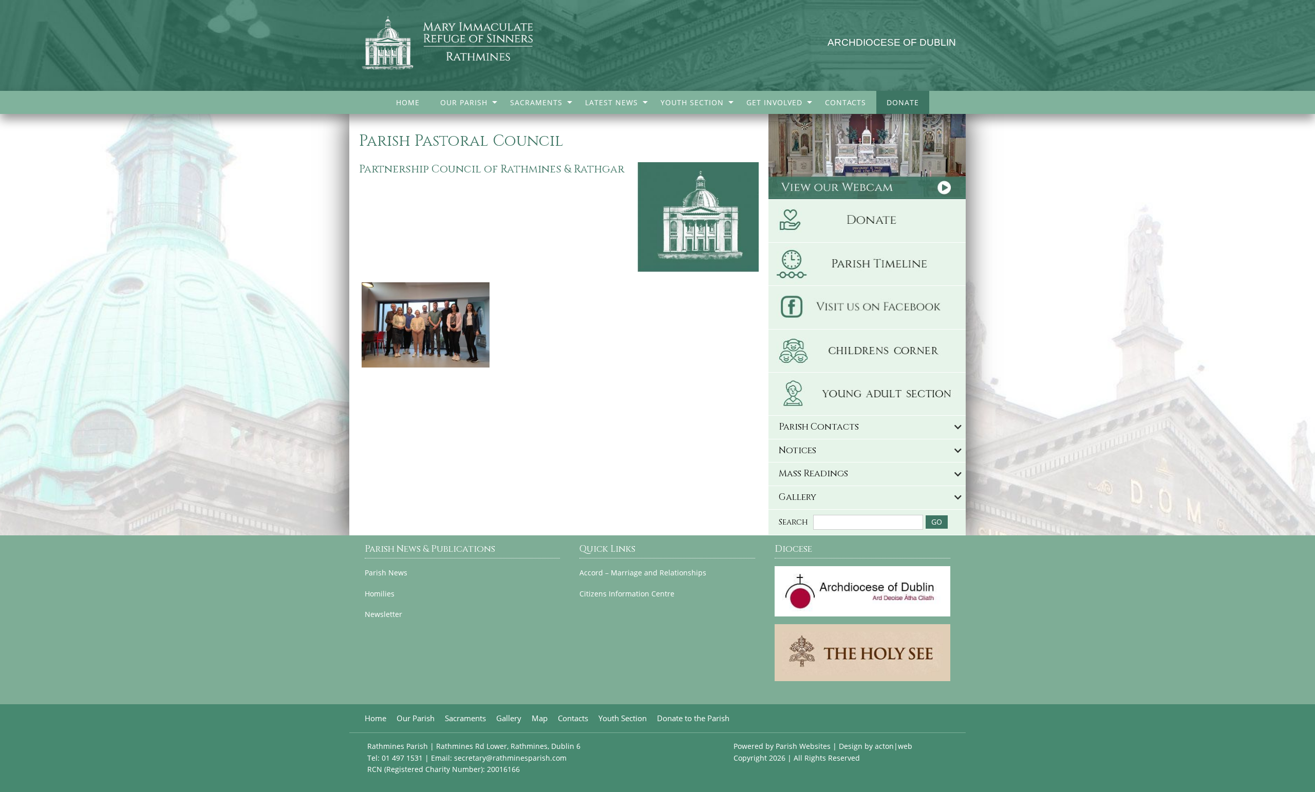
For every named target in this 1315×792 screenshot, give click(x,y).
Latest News (611, 102)
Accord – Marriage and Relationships (642, 572)
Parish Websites (803, 746)
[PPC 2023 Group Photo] (426, 324)
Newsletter (383, 614)
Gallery (508, 718)
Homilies (379, 593)
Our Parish (463, 102)
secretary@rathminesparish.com (510, 758)
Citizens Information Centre (626, 593)
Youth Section (692, 102)
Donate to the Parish (693, 718)
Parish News (386, 572)
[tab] (867, 427)
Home (408, 102)
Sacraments (536, 102)
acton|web (893, 746)
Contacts (845, 102)
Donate (903, 102)
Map (540, 718)
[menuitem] (408, 102)
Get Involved (774, 102)
